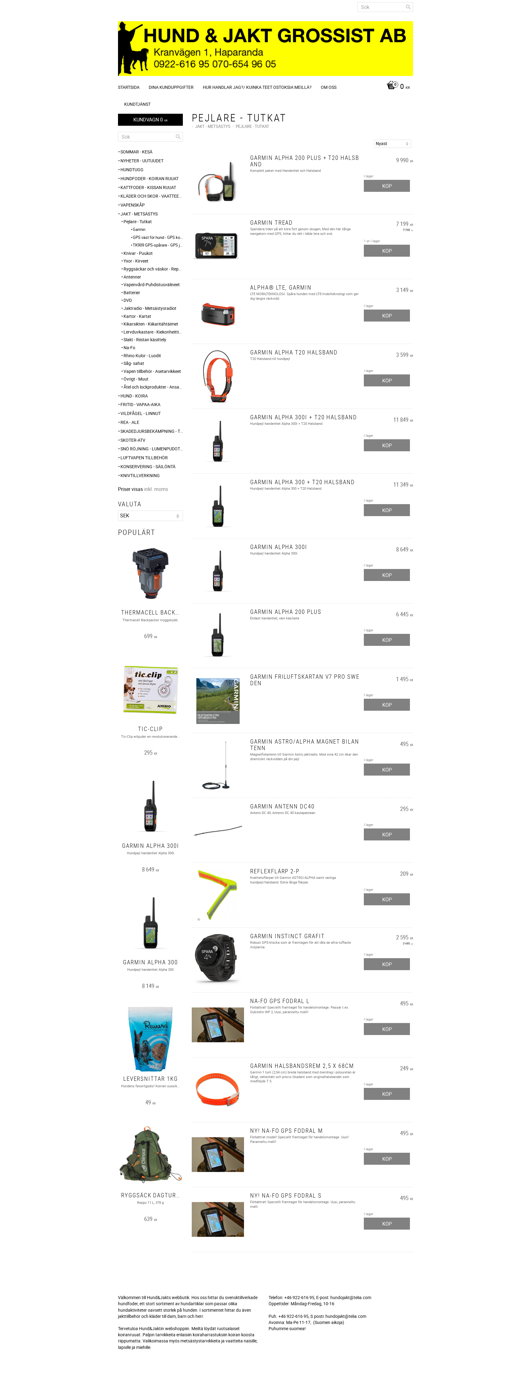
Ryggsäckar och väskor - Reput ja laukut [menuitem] (153, 269)
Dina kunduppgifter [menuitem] (171, 87)
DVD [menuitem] (128, 300)
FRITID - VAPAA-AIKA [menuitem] (140, 404)
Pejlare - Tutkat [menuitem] (138, 221)
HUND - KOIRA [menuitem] (134, 396)
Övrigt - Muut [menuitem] (136, 379)
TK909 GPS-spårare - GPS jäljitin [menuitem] (158, 245)
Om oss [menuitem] (328, 87)
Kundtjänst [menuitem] (137, 104)
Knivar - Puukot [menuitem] (138, 253)
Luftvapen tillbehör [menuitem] (144, 457)
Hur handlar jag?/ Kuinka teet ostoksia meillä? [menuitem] (257, 87)
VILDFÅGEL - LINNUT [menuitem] (140, 413)
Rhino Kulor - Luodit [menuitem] (142, 355)
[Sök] (408, 7)
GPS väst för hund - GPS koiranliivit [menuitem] (158, 237)
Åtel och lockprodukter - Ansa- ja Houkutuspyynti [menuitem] (153, 387)
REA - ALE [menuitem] (129, 422)
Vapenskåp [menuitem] (132, 205)
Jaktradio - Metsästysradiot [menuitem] (150, 308)
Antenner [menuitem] (132, 277)
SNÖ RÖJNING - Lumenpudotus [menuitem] (151, 449)
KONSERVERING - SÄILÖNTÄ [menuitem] (147, 466)
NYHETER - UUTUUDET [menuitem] (141, 161)
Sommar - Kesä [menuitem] (136, 152)
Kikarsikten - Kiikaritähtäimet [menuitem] (151, 324)
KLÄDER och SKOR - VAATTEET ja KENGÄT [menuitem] (151, 196)
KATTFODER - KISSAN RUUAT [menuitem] (148, 187)
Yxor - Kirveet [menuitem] (136, 261)
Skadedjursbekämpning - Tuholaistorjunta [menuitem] (151, 431)
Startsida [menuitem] (129, 87)
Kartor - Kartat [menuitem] (137, 316)
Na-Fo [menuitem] (129, 347)
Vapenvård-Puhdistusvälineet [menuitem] (152, 284)
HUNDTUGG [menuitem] (132, 169)
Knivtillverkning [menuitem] (140, 475)
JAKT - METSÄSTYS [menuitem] (139, 214)
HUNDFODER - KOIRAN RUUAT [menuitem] (149, 178)
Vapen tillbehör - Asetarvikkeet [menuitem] (152, 371)
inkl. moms (156, 489)
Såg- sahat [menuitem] (134, 363)
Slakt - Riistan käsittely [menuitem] (145, 339)
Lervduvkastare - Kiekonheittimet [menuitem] (153, 332)
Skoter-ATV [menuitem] (132, 440)
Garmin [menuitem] (139, 229)
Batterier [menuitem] (132, 292)
